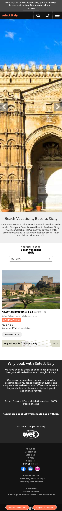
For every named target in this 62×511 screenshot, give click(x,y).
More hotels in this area (26, 316)
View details (12, 334)
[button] (47, 16)
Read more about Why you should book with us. (31, 414)
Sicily (31, 252)
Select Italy (10, 15)
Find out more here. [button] (40, 5)
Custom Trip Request (17, 507)
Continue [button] (31, 9)
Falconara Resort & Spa (17, 311)
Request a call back (44, 507)
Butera (16, 258)
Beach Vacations (31, 249)
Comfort (39, 312)
